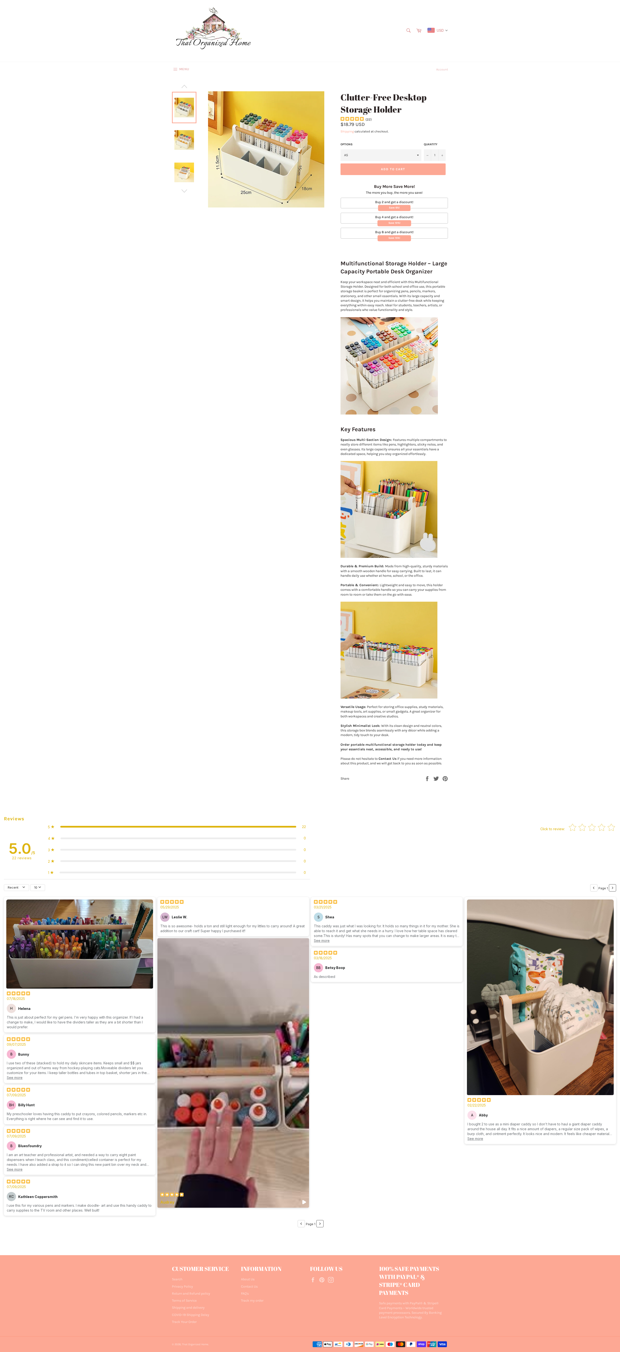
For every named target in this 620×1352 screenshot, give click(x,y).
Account (442, 69)
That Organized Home (195, 1344)
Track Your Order (184, 1322)
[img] (352, 119)
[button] (177, 826)
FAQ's (245, 1293)
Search (177, 1279)
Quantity (430, 144)
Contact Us (249, 1286)
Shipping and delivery (188, 1308)
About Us (248, 1279)
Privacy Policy (182, 1286)
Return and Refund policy (191, 1293)
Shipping (347, 131)
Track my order (252, 1300)
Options (347, 144)
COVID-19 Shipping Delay (190, 1315)
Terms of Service (184, 1300)
